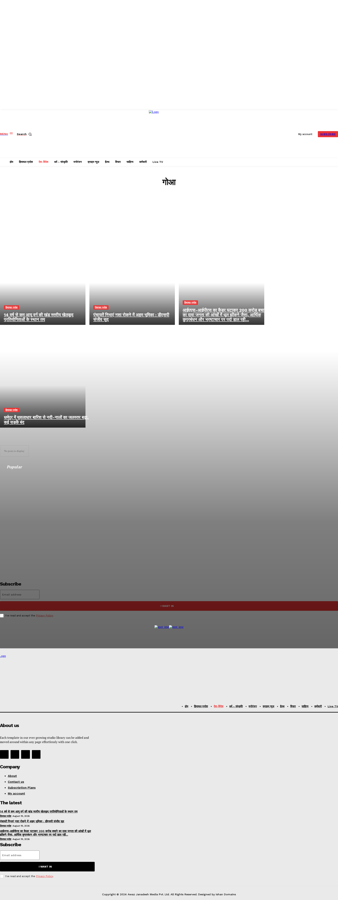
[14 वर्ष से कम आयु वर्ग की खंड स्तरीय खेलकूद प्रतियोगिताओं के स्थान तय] (42, 273)
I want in (45, 866)
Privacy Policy (44, 876)
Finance (171, 200)
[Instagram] (15, 754)
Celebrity (171, 196)
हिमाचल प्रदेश (11, 307)
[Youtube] (36, 754)
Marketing (171, 211)
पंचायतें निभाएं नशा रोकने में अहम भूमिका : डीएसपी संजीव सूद (32, 821)
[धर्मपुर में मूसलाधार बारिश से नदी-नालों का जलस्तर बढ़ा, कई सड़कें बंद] (42, 376)
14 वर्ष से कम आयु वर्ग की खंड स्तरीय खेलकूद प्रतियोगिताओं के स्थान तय (38, 811)
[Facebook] (4, 754)
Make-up (171, 207)
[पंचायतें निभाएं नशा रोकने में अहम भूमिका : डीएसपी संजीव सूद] (132, 273)
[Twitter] (25, 754)
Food (171, 203)
